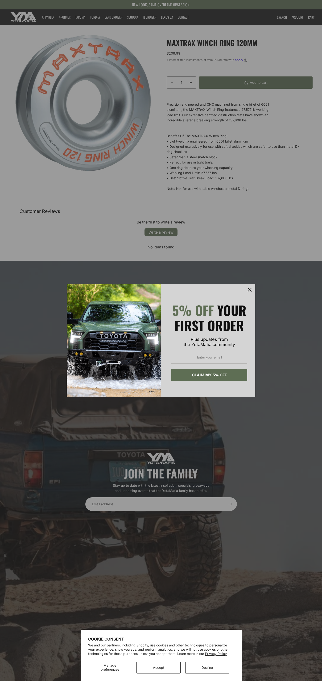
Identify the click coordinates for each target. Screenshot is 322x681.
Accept (158, 667)
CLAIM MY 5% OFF (209, 375)
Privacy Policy (216, 654)
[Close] (249, 289)
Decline (207, 667)
